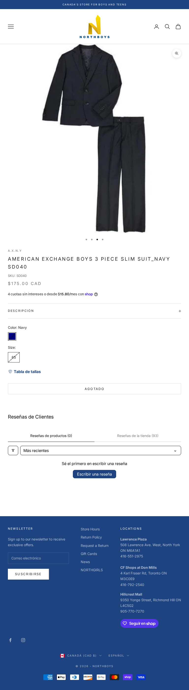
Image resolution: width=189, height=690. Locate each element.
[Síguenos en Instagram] (23, 640)
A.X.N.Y (15, 251)
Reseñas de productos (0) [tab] (51, 436)
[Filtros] (13, 450)
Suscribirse (28, 574)
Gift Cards (89, 554)
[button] (24, 371)
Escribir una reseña (94, 474)
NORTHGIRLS (92, 570)
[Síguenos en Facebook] (10, 640)
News (85, 562)
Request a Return (95, 545)
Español (116, 655)
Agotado (94, 389)
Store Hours (90, 529)
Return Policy (91, 537)
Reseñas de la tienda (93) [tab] (137, 436)
